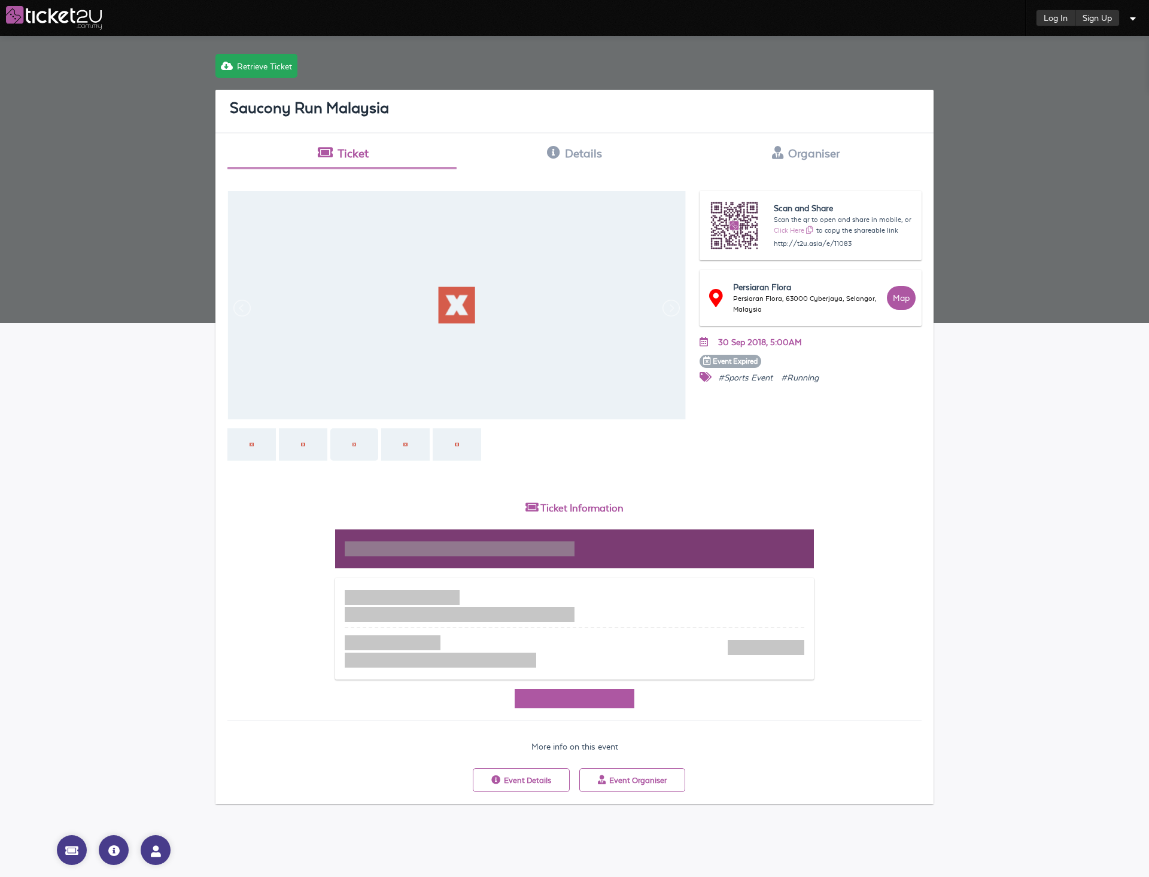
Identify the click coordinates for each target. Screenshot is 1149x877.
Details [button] (583, 153)
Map (901, 298)
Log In (1056, 18)
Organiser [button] (814, 153)
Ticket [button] (353, 153)
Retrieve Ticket (264, 66)
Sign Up (1097, 18)
